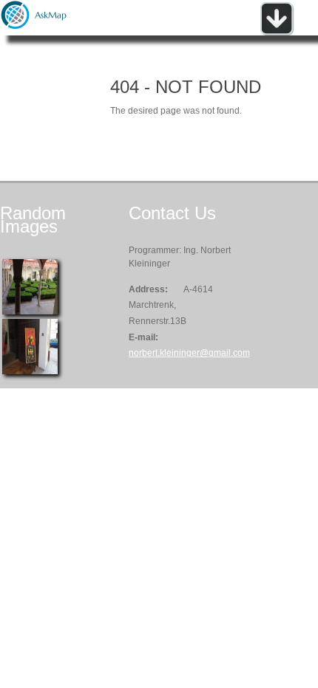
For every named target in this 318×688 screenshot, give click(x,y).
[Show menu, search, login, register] (276, 32)
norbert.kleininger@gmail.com (189, 353)
